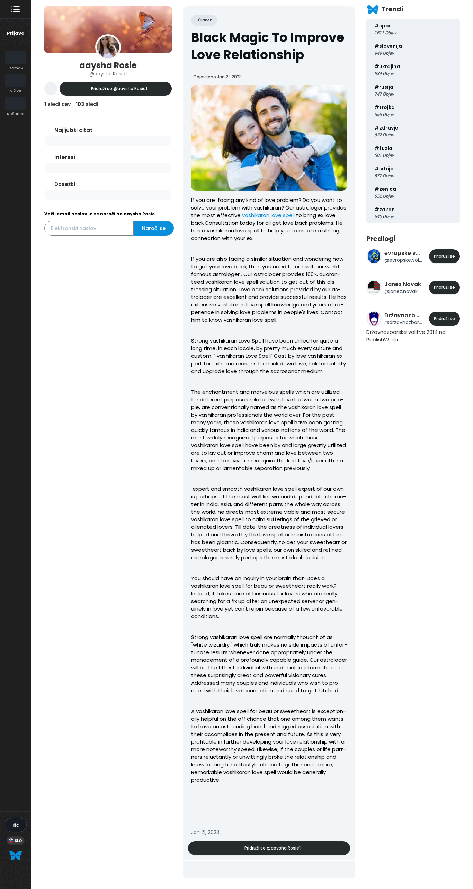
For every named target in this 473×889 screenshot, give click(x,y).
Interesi (64, 157)
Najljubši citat (73, 130)
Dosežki (64, 184)
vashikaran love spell (268, 215)
